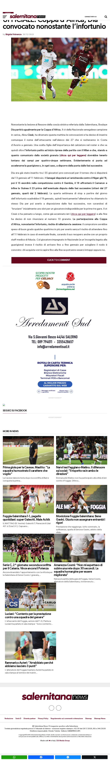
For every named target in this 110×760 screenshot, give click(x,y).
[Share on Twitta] (95, 757)
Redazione (9, 718)
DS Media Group (63, 741)
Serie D (18, 718)
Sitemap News (99, 718)
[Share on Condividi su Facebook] (41, 757)
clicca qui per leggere (72, 155)
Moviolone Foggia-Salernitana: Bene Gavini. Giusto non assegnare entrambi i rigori (80, 519)
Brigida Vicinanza (13, 34)
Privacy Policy (43, 718)
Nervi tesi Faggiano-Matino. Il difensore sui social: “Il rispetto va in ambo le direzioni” (80, 471)
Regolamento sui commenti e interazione (67, 718)
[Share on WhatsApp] (14, 757)
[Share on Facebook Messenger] (68, 757)
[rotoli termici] (55, 394)
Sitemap (88, 718)
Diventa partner (30, 718)
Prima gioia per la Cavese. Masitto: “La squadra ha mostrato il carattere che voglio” (26, 471)
